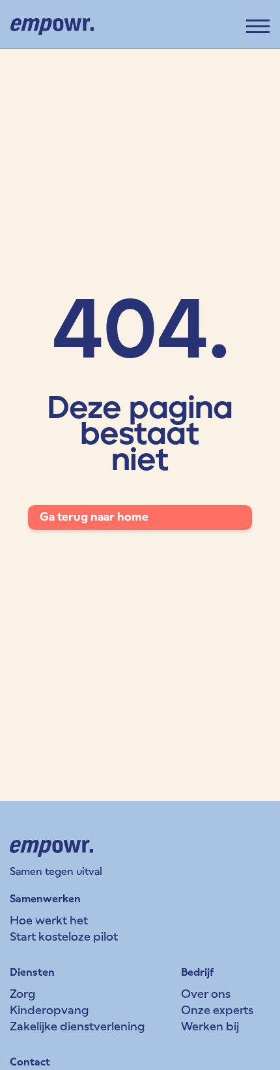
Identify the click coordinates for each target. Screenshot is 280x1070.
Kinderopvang (49, 1010)
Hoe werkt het (49, 920)
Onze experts (217, 1010)
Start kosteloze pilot (64, 936)
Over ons (206, 993)
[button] (258, 26)
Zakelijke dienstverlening (77, 1026)
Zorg (22, 993)
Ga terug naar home (94, 516)
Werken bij (210, 1026)
